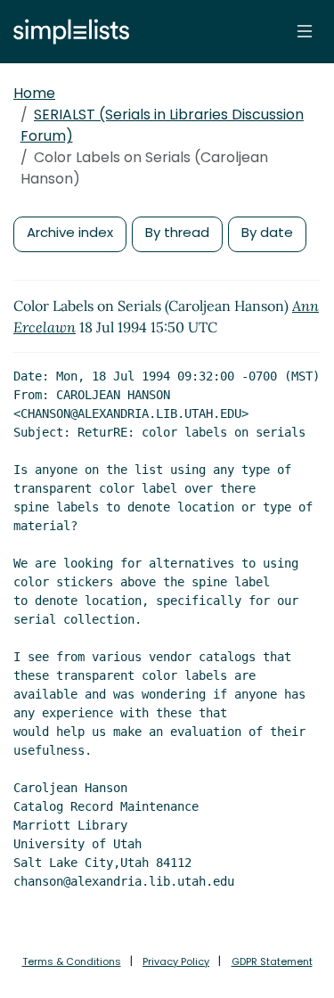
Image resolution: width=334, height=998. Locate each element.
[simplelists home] (66, 31)
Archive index (70, 232)
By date (267, 232)
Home (34, 93)
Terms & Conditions (71, 961)
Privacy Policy (176, 961)
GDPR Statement (272, 961)
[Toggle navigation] (305, 31)
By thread (177, 232)
